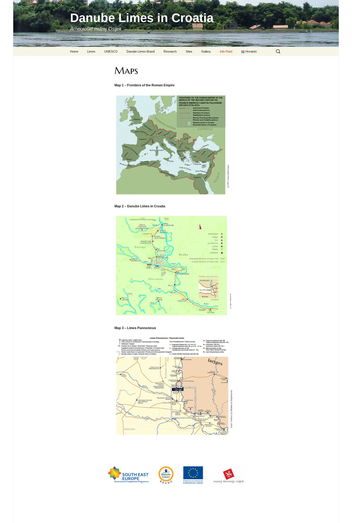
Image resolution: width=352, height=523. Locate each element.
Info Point (226, 51)
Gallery (206, 51)
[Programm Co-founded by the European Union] (193, 484)
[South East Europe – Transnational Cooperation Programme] (128, 484)
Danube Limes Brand (140, 51)
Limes (91, 51)
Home (74, 51)
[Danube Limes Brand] (166, 484)
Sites (189, 51)
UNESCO (111, 51)
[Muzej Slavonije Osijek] (229, 484)
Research (170, 51)
